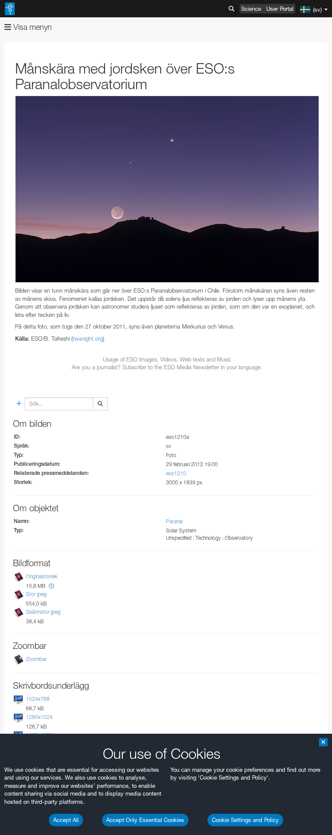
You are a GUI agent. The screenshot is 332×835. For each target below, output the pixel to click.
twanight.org (88, 338)
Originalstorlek (41, 576)
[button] (51, 586)
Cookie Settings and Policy (245, 819)
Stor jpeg (36, 594)
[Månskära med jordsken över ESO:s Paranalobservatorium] (167, 189)
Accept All (66, 819)
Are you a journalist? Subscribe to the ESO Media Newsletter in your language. (167, 367)
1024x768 (38, 699)
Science (251, 8)
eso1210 (176, 473)
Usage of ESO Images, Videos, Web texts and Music (167, 359)
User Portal (280, 8)
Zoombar (36, 659)
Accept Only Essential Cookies (145, 819)
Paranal (174, 521)
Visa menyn (31, 27)
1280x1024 (39, 717)
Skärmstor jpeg (43, 612)
